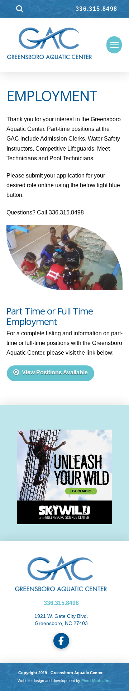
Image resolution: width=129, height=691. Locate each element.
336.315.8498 (97, 9)
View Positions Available (55, 372)
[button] (20, 9)
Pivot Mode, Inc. (96, 680)
